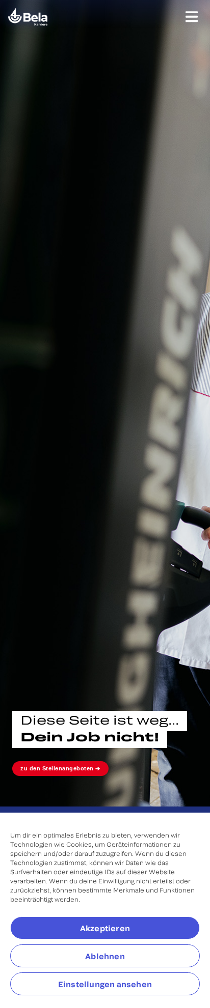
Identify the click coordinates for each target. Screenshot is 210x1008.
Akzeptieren (105, 928)
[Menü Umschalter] (192, 16)
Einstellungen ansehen (105, 984)
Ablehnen (105, 956)
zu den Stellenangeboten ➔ (60, 768)
